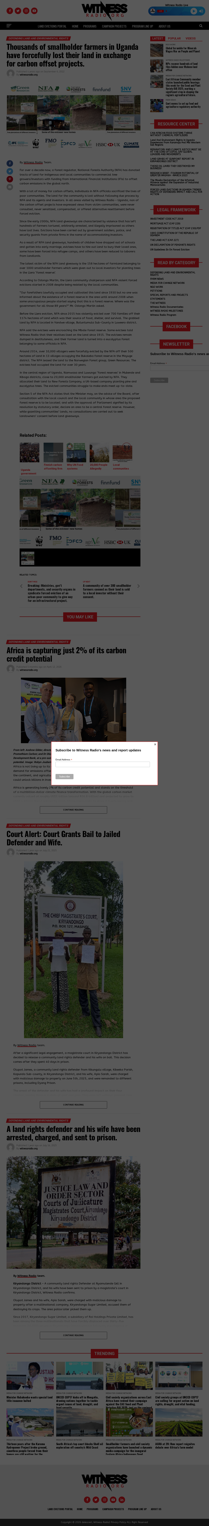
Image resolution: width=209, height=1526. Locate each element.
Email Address (64, 759)
